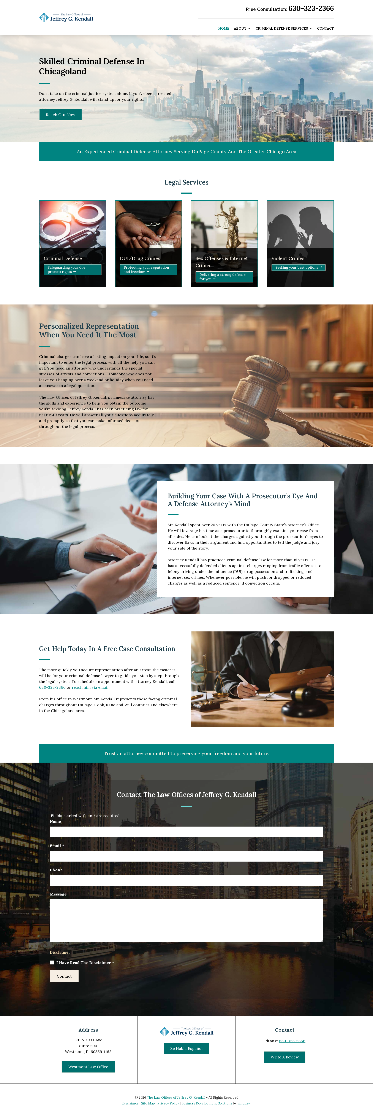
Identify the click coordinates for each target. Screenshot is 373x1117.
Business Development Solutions (207, 1103)
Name (55, 821)
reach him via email (90, 687)
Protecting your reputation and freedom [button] (146, 269)
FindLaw (244, 1103)
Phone (56, 869)
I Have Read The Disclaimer (85, 963)
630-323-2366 (311, 8)
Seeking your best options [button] (296, 267)
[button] (368, 1085)
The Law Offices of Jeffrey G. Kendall (176, 1097)
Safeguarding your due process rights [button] (66, 269)
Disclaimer (60, 952)
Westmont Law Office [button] (88, 1066)
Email (57, 845)
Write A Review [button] (285, 1057)
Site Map (148, 1103)
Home (223, 28)
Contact (325, 28)
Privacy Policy (168, 1103)
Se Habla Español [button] (186, 1048)
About (240, 28)
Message (58, 894)
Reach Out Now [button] (60, 114)
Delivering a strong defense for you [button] (222, 276)
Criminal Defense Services (282, 28)
